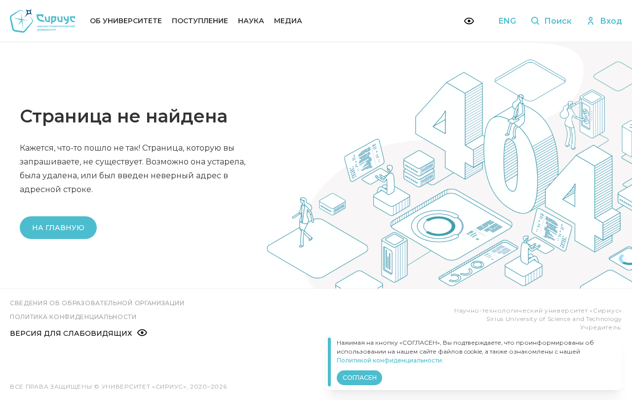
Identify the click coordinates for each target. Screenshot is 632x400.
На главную (58, 227)
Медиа (288, 20)
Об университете (126, 20)
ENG (507, 21)
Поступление (200, 20)
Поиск (558, 21)
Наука (251, 20)
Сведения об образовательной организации (97, 303)
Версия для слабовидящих (71, 333)
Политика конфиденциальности (73, 316)
